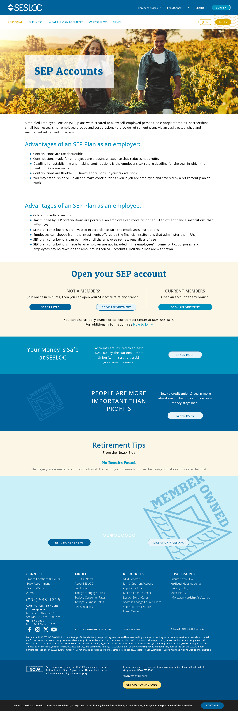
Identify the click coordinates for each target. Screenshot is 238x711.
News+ (118, 22)
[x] (47, 629)
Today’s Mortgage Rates (90, 593)
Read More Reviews (69, 542)
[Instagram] (38, 629)
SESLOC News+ (85, 579)
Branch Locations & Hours (43, 579)
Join (205, 22)
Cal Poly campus (172, 649)
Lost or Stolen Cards (136, 597)
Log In (221, 7)
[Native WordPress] (189, 7)
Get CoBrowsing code (141, 684)
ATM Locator (131, 579)
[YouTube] (55, 629)
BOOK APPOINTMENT (116, 307)
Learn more (185, 355)
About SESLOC (84, 583)
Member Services (148, 8)
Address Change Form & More (142, 602)
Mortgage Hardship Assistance (190, 597)
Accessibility (178, 593)
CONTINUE (212, 705)
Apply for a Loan (133, 588)
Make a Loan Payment (137, 593)
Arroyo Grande (188, 649)
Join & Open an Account (138, 583)
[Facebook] (30, 629)
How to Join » (143, 324)
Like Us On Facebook (168, 542)
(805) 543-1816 (43, 599)
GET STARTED (50, 307)
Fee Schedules (84, 607)
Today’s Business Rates (89, 602)
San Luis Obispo (155, 649)
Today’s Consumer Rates (90, 597)
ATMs (30, 593)
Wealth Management (66, 22)
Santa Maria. (205, 649)
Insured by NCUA (182, 579)
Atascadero (140, 649)
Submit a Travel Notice (137, 607)
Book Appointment (38, 583)
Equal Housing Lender (189, 583)
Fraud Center (174, 8)
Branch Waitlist (35, 588)
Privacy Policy (179, 588)
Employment (82, 588)
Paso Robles (127, 649)
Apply (223, 22)
